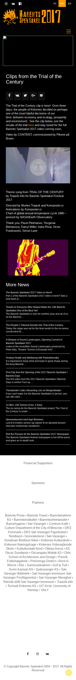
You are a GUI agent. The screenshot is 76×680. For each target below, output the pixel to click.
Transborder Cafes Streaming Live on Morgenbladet (33, 390)
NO (62, 3)
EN (69, 3)
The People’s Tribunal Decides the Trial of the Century (34, 325)
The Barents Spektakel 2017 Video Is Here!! (29, 292)
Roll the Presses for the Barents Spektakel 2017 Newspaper (37, 434)
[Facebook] (28, 654)
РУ (55, 3)
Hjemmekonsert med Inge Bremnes (24, 419)
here (31, 125)
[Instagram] (38, 654)
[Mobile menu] (69, 31)
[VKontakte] (47, 654)
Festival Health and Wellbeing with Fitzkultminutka (32, 357)
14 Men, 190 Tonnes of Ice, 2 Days (24, 405)
